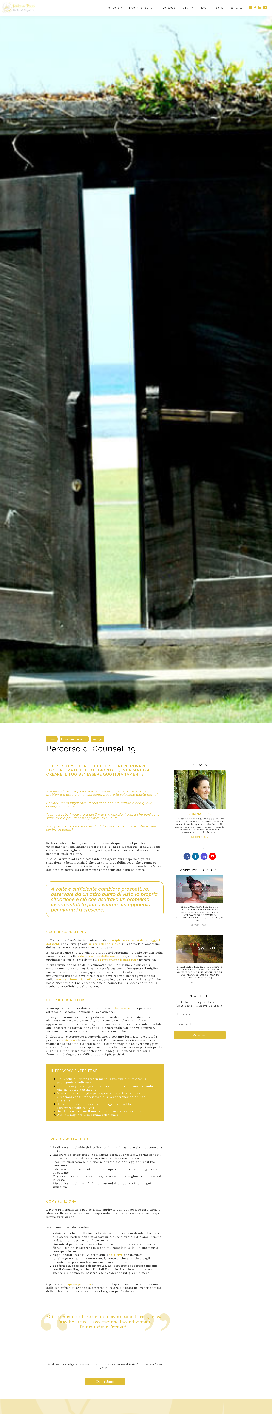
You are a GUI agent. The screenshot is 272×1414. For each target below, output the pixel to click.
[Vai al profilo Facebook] (255, 8)
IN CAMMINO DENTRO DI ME (200, 948)
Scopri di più (199, 836)
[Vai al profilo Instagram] (250, 8)
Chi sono (113, 8)
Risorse (218, 8)
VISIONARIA (200, 889)
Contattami (237, 8)
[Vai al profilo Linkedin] (259, 8)
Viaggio (97, 739)
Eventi (186, 8)
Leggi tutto (200, 876)
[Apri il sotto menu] (120, 7)
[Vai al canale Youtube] (265, 8)
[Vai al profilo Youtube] (212, 856)
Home (52, 739)
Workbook (168, 8)
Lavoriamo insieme (140, 8)
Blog (204, 8)
